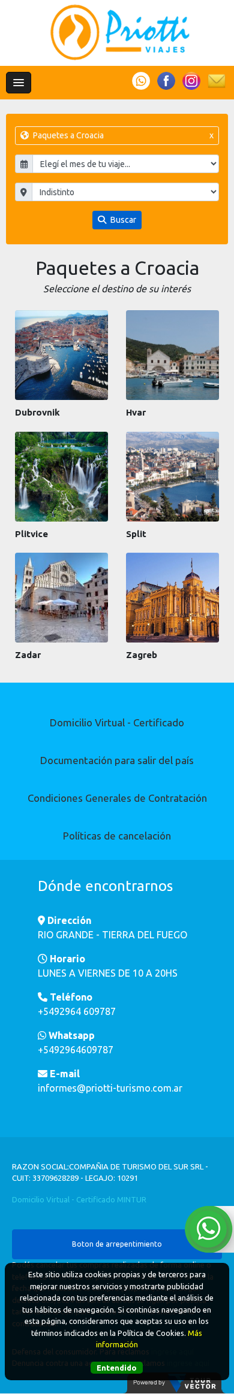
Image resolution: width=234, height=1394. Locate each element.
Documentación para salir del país (117, 760)
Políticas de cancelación (117, 835)
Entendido (117, 1367)
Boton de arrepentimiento (117, 1244)
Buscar (122, 220)
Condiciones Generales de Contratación (117, 798)
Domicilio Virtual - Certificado (117, 722)
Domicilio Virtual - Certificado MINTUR (79, 1199)
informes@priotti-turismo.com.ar (110, 1088)
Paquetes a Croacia (122, 135)
